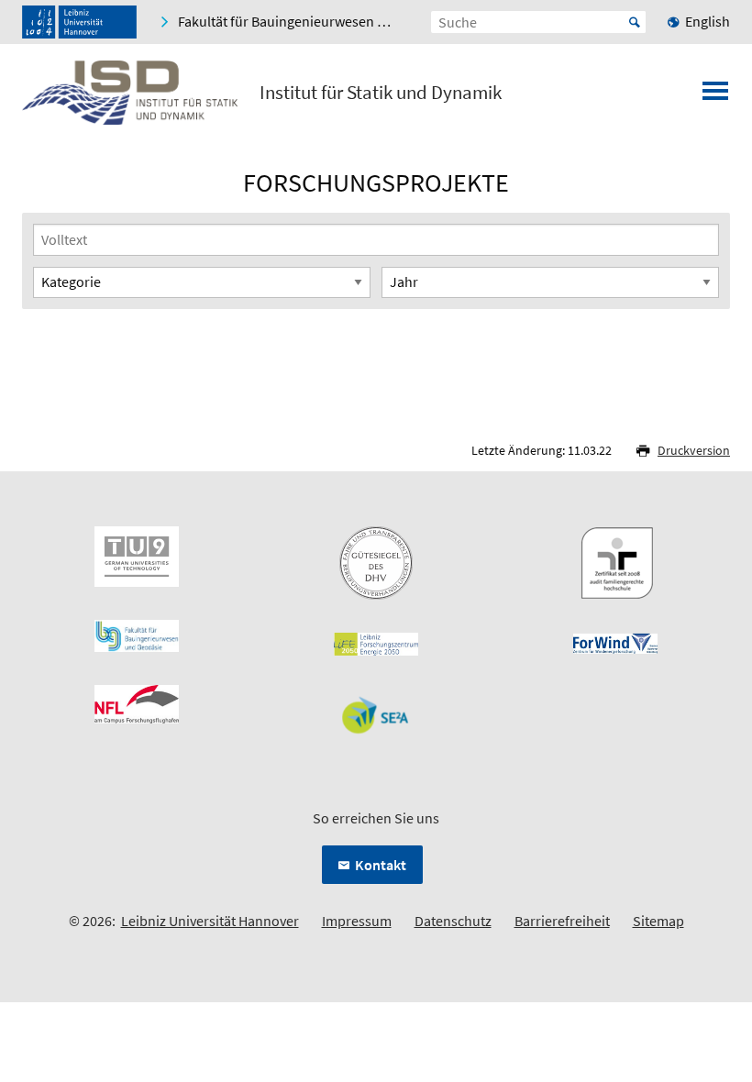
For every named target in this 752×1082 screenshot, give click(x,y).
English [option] (707, 21)
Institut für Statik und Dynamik (381, 93)
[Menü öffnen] (715, 96)
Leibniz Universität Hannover (210, 920)
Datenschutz (453, 920)
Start (635, 22)
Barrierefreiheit (562, 920)
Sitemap (658, 920)
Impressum (357, 920)
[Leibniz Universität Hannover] (79, 22)
